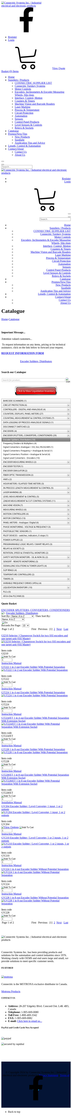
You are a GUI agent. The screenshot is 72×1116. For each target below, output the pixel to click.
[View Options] (10, 827)
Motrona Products (10, 991)
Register (12, 37)
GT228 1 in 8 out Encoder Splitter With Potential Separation (33, 749)
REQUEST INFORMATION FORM (22, 353)
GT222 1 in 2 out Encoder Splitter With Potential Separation (33, 667)
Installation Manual (12, 802)
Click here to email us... (29, 1021)
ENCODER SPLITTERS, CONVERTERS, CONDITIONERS (35, 610)
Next (59, 629)
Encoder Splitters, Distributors (36, 361)
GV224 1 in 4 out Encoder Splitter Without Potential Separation (35, 869)
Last (66, 629)
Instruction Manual (11, 663)
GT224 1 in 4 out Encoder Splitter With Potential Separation (33, 692)
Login (11, 40)
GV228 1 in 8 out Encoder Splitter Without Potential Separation (35, 897)
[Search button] (2, 161)
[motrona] (7, 976)
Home (4, 319)
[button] (39, 1111)
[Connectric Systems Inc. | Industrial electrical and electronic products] (24, 5)
